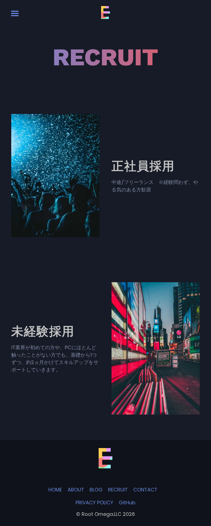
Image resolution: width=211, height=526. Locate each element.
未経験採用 (118, 279)
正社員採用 (17, 111)
